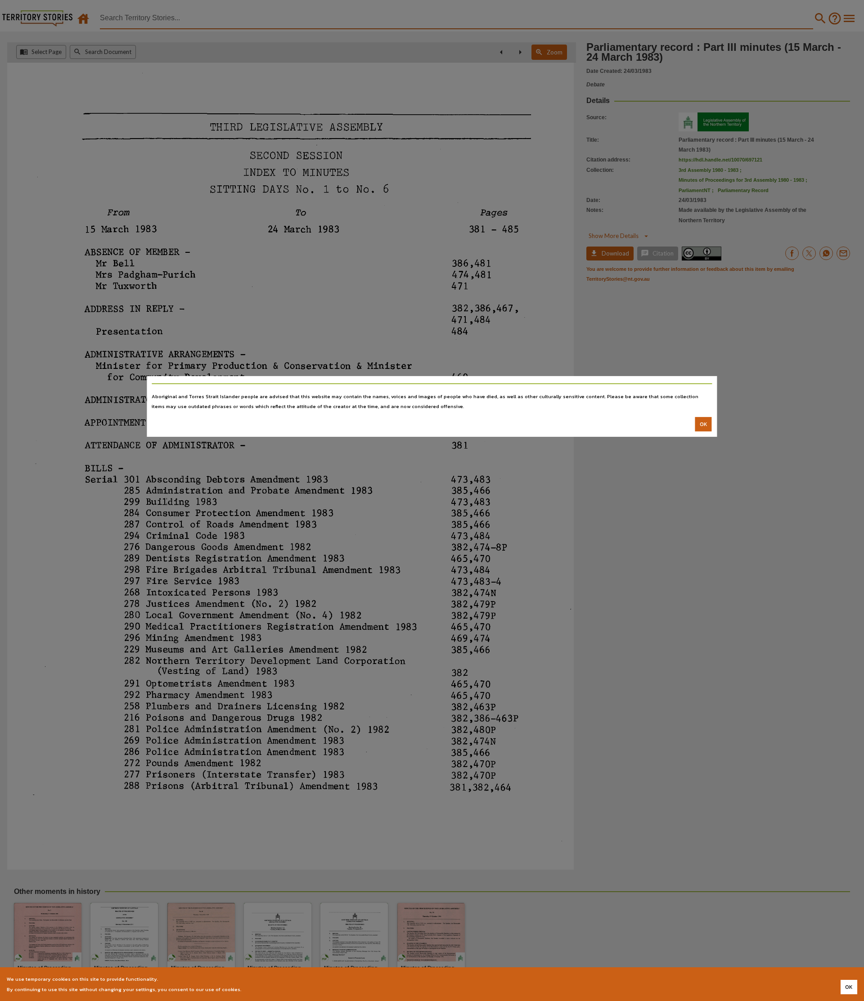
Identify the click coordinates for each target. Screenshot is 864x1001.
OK (703, 424)
